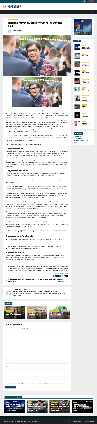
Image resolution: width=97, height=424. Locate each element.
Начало (7, 11)
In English (85, 11)
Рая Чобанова (17, 30)
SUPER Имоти (78, 138)
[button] (92, 12)
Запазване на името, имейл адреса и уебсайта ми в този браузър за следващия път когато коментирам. (34, 383)
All (9, 19)
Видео (78, 11)
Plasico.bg (76, 142)
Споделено (69, 11)
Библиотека (80, 421)
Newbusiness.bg (78, 136)
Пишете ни (74, 421)
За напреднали (36, 11)
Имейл (7, 366)
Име (6, 358)
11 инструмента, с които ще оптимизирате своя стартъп (21, 280)
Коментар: (8, 331)
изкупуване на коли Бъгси (81, 140)
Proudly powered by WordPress (10, 421)
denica (16, 316)
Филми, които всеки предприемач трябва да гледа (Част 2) (52, 280)
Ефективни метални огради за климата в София (86, 66)
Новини (14, 11)
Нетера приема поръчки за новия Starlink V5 (86, 74)
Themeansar (36, 421)
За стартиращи (24, 11)
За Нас (69, 421)
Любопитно (58, 11)
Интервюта (47, 11)
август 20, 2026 (11, 408)
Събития (88, 79)
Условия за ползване (89, 421)
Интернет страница (10, 374)
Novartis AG (65, 273)
